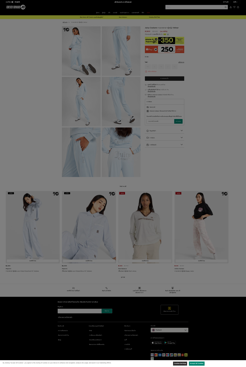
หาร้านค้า (226, 2)
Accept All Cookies (197, 363)
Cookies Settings (180, 363)
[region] (123, 363)
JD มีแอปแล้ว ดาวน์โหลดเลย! (123, 2)
